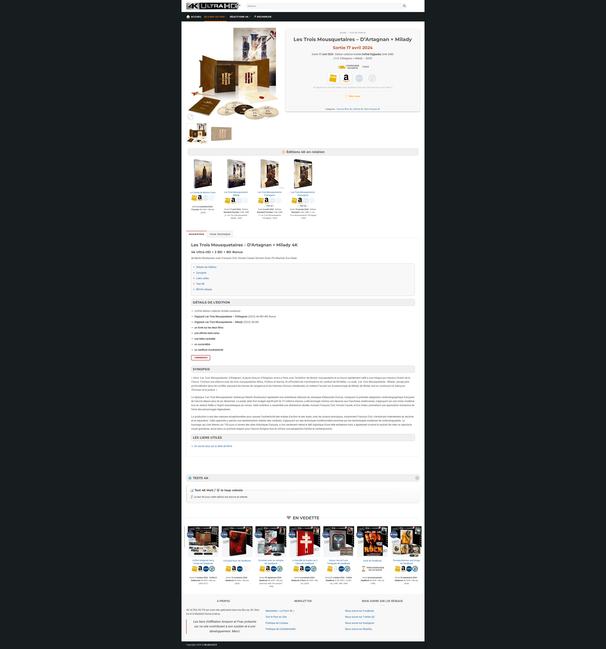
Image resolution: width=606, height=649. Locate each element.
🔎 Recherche (262, 16)
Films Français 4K (372, 109)
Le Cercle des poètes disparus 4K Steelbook (330, 562)
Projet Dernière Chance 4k (262, 560)
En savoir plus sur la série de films (213, 446)
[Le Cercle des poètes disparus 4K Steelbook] (330, 541)
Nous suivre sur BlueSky (358, 629)
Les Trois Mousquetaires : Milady (236, 194)
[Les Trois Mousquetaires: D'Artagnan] (270, 174)
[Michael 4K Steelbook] (398, 541)
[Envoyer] (404, 6)
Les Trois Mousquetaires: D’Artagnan (270, 194)
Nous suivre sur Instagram (359, 623)
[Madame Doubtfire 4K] (296, 541)
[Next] (275, 73)
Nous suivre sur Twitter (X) (360, 616)
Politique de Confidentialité (280, 629)
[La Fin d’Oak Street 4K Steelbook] (229, 541)
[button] (190, 117)
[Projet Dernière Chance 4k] (262, 541)
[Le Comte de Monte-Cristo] (203, 174)
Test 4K (200, 283)
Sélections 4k (239, 16)
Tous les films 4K (357, 33)
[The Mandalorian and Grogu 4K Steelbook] (195, 541)
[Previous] (192, 73)
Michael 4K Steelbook (398, 560)
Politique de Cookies (277, 623)
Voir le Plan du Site (276, 616)
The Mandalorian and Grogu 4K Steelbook (195, 562)
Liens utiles (202, 278)
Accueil (196, 16)
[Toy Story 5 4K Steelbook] (364, 541)
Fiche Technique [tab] (220, 234)
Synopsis (201, 272)
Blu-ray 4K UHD (214, 16)
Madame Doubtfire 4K (296, 560)
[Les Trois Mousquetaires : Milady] (236, 174)
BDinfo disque (204, 289)
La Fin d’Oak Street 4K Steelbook (229, 562)
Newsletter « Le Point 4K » (280, 610)
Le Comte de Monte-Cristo (203, 192)
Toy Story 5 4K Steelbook (364, 560)
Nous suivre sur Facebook (359, 610)
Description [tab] (196, 234)
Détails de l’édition (206, 267)
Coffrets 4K (358, 109)
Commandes (201, 357)
